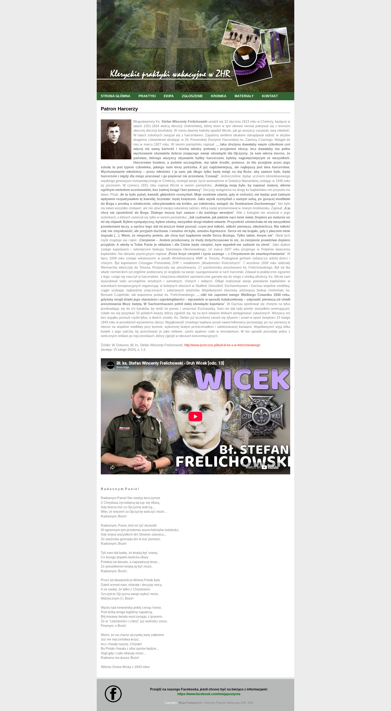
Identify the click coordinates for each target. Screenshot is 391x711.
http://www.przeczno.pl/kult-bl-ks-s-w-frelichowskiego (222, 345)
